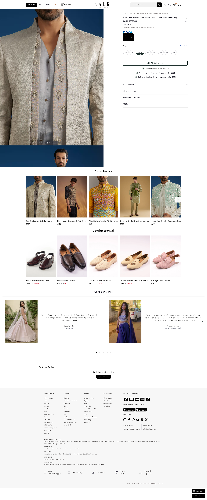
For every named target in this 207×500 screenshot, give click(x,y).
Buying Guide (67, 425)
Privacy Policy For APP (90, 409)
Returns (86, 403)
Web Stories (67, 409)
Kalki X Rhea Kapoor (97, 441)
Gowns (82, 464)
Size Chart (88, 464)
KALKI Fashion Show (69, 419)
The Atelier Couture (142, 441)
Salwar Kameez (48, 398)
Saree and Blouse (49, 464)
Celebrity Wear (48, 425)
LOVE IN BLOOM (49, 441)
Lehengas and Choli (73, 464)
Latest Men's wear (79, 449)
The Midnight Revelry (72, 441)
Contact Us (67, 403)
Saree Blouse (47, 409)
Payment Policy (88, 411)
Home (124, 13)
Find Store (67, 4)
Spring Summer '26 (84, 441)
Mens (45, 417)
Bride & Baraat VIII (154, 441)
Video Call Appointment (70, 422)
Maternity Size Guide (98, 464)
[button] (146, 4)
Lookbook (66, 417)
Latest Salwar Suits (57, 449)
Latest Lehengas (68, 449)
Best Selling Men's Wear (90, 454)
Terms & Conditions (89, 398)
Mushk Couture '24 (130, 441)
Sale (63, 459)
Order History (107, 400)
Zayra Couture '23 (60, 443)
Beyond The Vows (60, 441)
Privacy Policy (87, 406)
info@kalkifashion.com (149, 429)
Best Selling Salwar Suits (62, 454)
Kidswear (46, 406)
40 (139, 52)
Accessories (47, 419)
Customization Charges (90, 417)
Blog (65, 406)
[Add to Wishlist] (186, 17)
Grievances (87, 422)
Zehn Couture (107, 441)
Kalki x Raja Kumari (118, 441)
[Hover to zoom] (52, 72)
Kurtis (45, 411)
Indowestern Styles (49, 414)
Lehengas (46, 403)
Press (65, 414)
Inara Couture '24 (49, 443)
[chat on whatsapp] (165, 4)
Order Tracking (108, 403)
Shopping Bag (108, 398)
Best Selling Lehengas (76, 454)
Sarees (45, 400)
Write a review (103, 377)
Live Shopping (200, 495)
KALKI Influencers (48, 422)
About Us (66, 398)
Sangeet (52, 459)
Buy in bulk (107, 406)
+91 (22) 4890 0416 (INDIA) (131, 429)
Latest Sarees (47, 449)
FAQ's (85, 414)
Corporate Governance (70, 400)
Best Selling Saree (49, 454)
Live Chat (199, 491)
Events (65, 427)
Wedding (58, 459)
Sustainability (87, 419)
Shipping (86, 400)
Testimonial (67, 411)
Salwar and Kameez (60, 464)
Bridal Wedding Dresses (50, 427)
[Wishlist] (174, 5)
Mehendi (46, 459)
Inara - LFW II (47, 433)
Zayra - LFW (47, 430)
